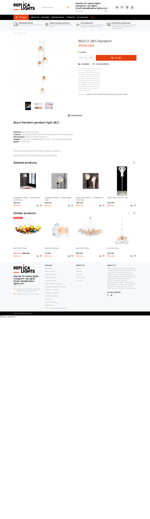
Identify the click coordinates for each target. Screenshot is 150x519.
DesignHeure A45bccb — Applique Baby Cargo (58, 199)
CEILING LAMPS (97, 94)
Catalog (23, 17)
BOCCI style (118, 94)
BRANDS (48, 268)
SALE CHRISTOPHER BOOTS (56, 308)
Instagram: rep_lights (86, 6)
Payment (79, 275)
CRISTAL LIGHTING (52, 290)
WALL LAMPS (50, 271)
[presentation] (129, 163)
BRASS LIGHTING (51, 296)
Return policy (58, 17)
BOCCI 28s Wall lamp (52, 248)
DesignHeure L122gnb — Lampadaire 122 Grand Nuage (27, 199)
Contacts (70, 17)
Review (79, 268)
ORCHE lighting (51, 302)
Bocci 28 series (108, 94)
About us (35, 17)
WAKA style (49, 305)
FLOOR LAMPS (50, 281)
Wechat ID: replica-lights (88, 3)
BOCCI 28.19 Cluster (82, 248)
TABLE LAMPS (50, 275)
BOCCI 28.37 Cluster (20, 248)
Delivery (45, 17)
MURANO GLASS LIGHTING (55, 287)
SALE (92, 17)
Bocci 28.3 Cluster (113, 248)
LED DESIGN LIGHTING (53, 284)
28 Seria (124, 94)
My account (82, 17)
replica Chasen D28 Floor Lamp (117, 197)
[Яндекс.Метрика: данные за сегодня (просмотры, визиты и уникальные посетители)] (7, 317)
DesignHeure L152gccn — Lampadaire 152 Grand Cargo (89, 199)
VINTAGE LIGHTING (52, 293)
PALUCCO (48, 299)
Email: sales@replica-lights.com (91, 8)
